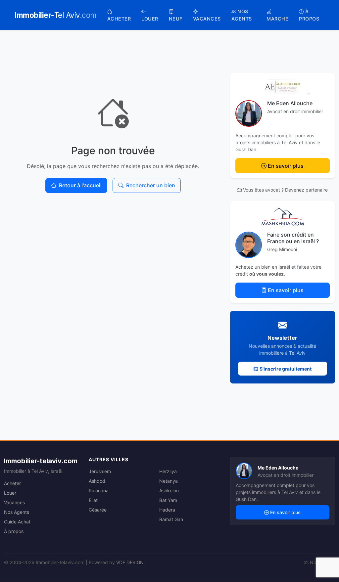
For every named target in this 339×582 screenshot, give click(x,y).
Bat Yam (168, 500)
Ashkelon (169, 490)
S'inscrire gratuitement (286, 369)
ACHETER (119, 19)
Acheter (12, 483)
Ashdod (97, 481)
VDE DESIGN (130, 562)
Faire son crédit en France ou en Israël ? (293, 237)
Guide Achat (17, 521)
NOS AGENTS (241, 15)
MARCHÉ (277, 19)
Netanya (168, 481)
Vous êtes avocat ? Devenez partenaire (285, 190)
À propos (14, 531)
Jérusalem (100, 471)
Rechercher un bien (150, 185)
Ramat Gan (171, 519)
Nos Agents (16, 512)
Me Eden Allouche (290, 103)
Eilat (93, 500)
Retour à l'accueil (80, 185)
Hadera (167, 510)
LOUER (149, 19)
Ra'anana (99, 490)
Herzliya (168, 471)
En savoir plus (286, 165)
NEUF (175, 19)
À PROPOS (309, 15)
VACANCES (207, 19)
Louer (10, 493)
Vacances (14, 502)
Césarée (98, 510)
